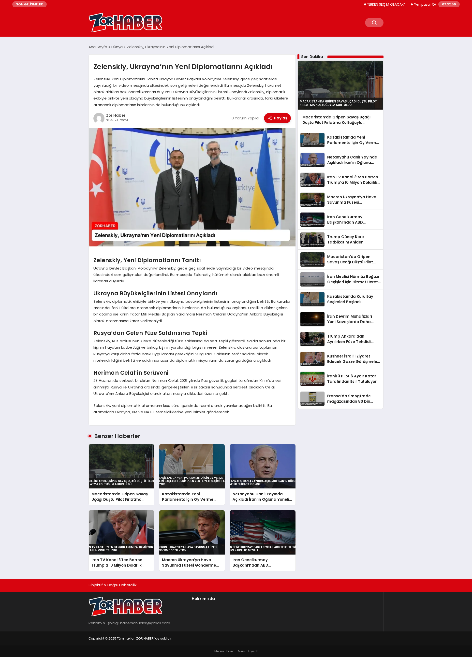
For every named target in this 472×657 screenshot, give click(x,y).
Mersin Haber (224, 651)
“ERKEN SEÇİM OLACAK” (370, 4)
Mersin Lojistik (248, 651)
